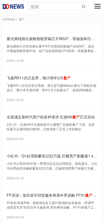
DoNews (9, 19)
